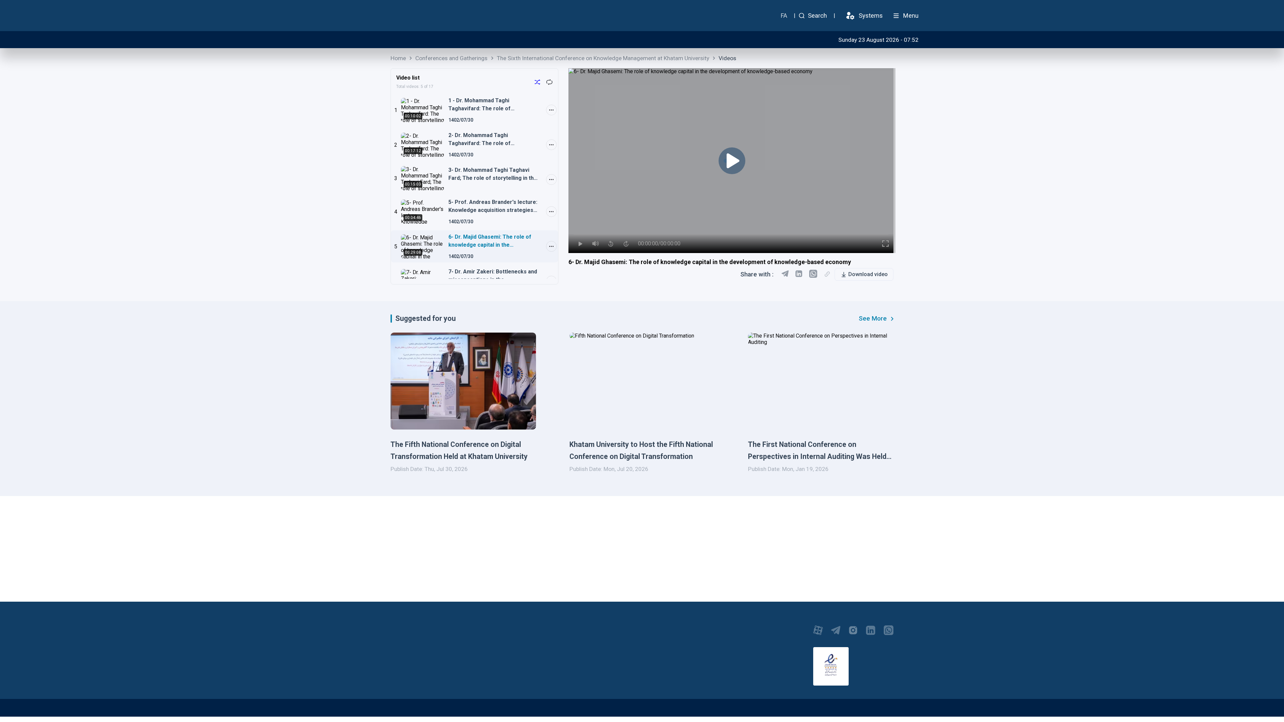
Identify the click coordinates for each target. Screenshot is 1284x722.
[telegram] (785, 274)
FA (783, 15)
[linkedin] (798, 274)
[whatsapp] (888, 633)
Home (398, 58)
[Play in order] (537, 83)
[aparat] (818, 633)
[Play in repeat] (549, 83)
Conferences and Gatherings (451, 58)
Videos (727, 58)
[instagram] (853, 633)
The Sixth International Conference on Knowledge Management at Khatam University (603, 58)
